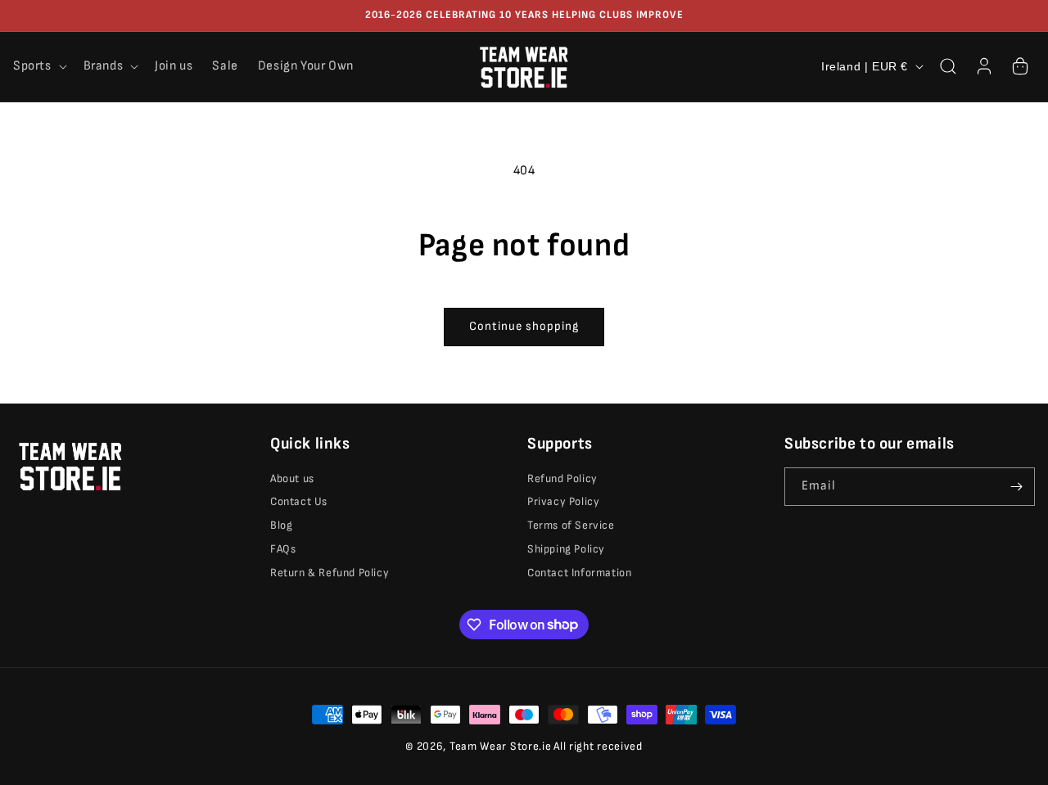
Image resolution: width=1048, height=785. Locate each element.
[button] (38, 67)
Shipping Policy (566, 549)
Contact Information (579, 573)
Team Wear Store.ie (500, 746)
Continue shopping (524, 326)
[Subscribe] (1016, 486)
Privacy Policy (563, 501)
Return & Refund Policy (329, 573)
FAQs (283, 549)
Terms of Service (571, 525)
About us (292, 478)
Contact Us (299, 501)
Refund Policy (562, 478)
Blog (281, 525)
